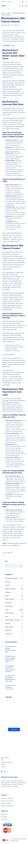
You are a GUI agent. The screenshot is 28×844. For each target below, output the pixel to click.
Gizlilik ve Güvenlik (7, 798)
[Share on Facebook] (3, 553)
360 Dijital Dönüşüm (11, 578)
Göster (13, 45)
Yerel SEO (8, 630)
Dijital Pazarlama (10, 589)
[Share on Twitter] (6, 553)
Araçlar (7, 585)
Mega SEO (4, 814)
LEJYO (3, 6)
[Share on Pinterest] (8, 553)
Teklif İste (3, 1)
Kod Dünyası (9, 606)
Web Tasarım (9, 627)
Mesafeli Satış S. (6, 803)
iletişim (23, 543)
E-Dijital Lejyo (10, 1)
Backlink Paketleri (6, 762)
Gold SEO (4, 819)
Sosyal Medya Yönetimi (12, 620)
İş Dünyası (8, 602)
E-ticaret (7, 592)
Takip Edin (14, 729)
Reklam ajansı (9, 613)
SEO (6, 616)
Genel (7, 595)
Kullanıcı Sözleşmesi (7, 806)
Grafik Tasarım (9, 599)
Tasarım (7, 623)
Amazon (7, 582)
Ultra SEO (4, 816)
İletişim (3, 767)
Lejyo (18, 25)
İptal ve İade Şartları (7, 801)
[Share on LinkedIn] (11, 553)
